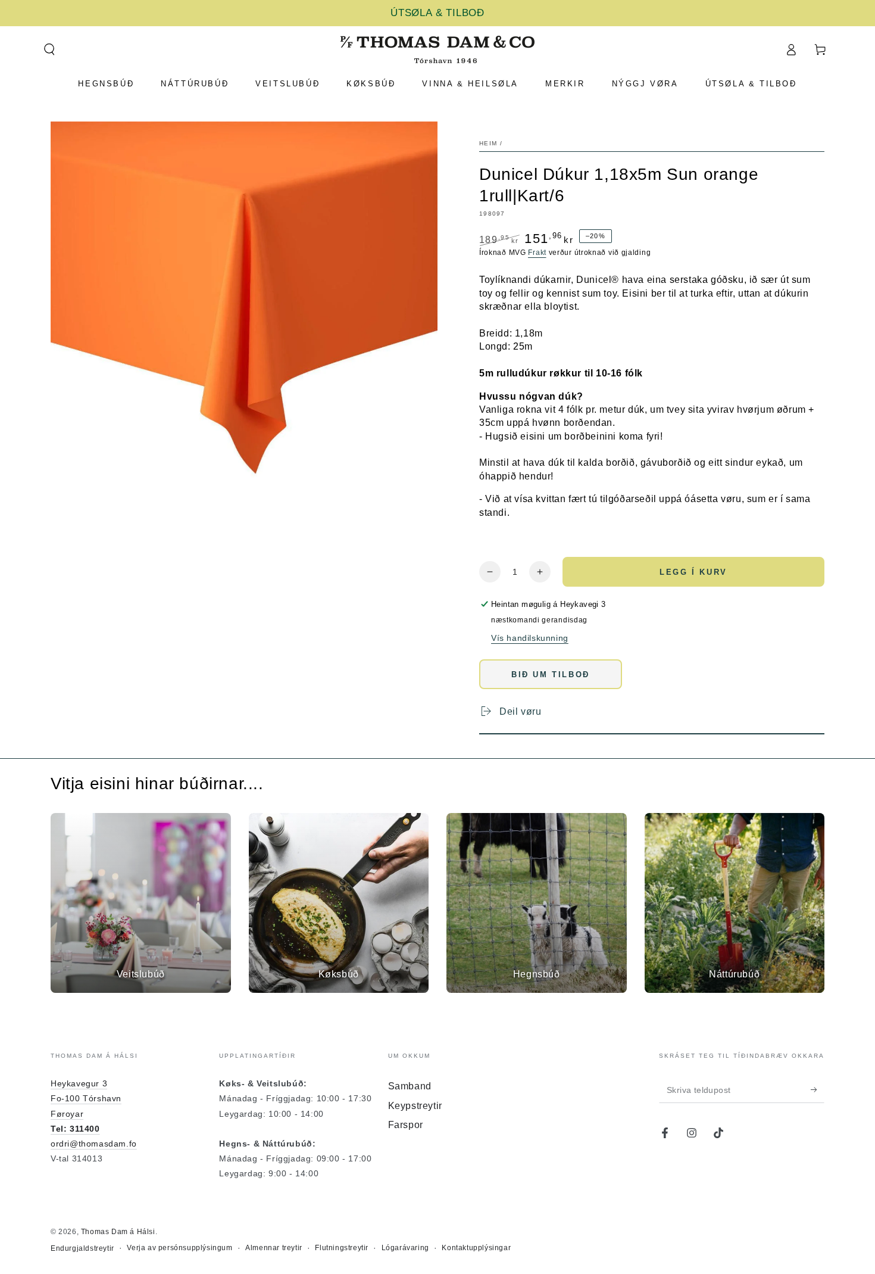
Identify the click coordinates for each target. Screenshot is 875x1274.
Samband (410, 1086)
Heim (488, 143)
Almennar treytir (273, 1248)
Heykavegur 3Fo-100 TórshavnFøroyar (86, 1098)
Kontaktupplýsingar (476, 1248)
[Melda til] (817, 1089)
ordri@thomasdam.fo (94, 1143)
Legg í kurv (693, 572)
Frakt (537, 252)
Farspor (405, 1125)
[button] (49, 49)
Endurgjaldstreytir (82, 1248)
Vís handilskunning (529, 638)
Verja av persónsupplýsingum (179, 1248)
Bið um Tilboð (550, 674)
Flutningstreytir (341, 1248)
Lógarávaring (405, 1248)
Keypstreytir (415, 1106)
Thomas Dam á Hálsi (118, 1232)
